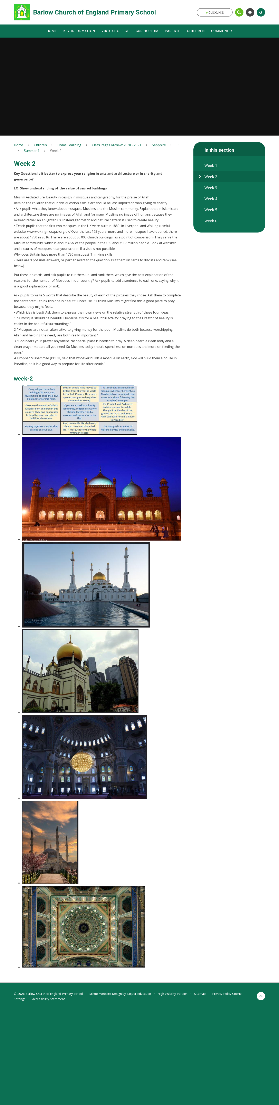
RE (178, 145)
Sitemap (200, 993)
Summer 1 (31, 150)
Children (40, 145)
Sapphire (159, 145)
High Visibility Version (172, 993)
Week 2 (55, 150)
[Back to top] (261, 996)
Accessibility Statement (48, 999)
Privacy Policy (221, 993)
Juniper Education (139, 993)
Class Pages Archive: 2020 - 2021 (116, 145)
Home (18, 145)
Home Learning (69, 145)
